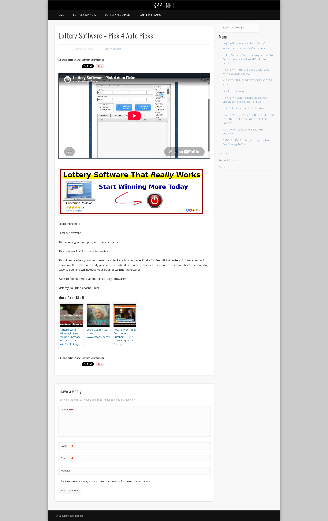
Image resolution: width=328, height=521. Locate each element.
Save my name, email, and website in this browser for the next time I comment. (108, 481)
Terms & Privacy (228, 160)
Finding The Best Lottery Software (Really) (242, 43)
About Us (224, 153)
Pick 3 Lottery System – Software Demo (244, 48)
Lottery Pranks (150, 15)
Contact (223, 167)
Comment (67, 410)
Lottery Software (113, 48)
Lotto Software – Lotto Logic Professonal (245, 108)
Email (67, 459)
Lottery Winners (84, 15)
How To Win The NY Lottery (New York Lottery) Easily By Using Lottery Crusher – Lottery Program (248, 119)
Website (65, 470)
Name (67, 446)
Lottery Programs (117, 15)
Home (60, 15)
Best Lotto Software (234, 91)
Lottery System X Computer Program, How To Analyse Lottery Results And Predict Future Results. (248, 59)
